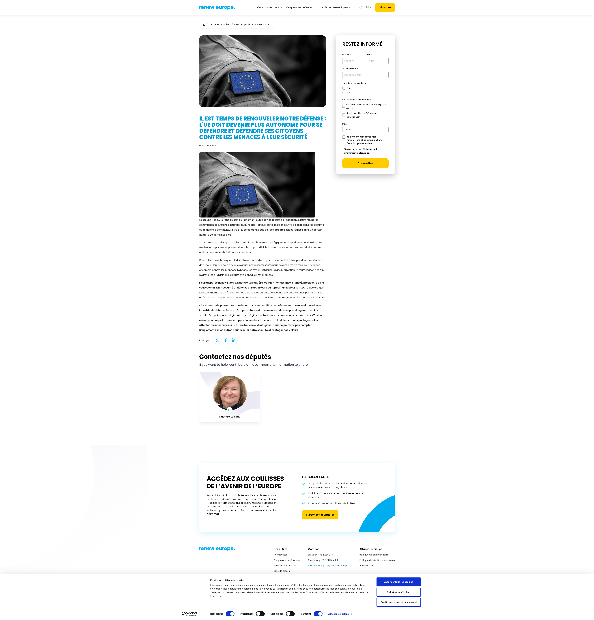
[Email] (229, 410)
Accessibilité (366, 565)
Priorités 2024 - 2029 (285, 565)
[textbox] (348, 129)
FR (367, 7)
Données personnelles (359, 143)
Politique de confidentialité (373, 554)
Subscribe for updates (320, 515)
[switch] (260, 613)
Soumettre (365, 163)
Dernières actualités (220, 24)
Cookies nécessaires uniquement (399, 602)
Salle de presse (282, 571)
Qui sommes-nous (268, 7)
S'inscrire (385, 7)
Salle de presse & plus (334, 7)
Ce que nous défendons (300, 7)
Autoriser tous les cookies (398, 582)
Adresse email (350, 68)
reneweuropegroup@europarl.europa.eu (329, 565)
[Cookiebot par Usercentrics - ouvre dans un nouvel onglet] (189, 614)
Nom (369, 54)
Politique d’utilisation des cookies (377, 560)
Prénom (346, 54)
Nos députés (280, 554)
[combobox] (365, 129)
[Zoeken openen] (361, 7)
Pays (345, 123)
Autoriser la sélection (398, 592)
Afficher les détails (338, 614)
